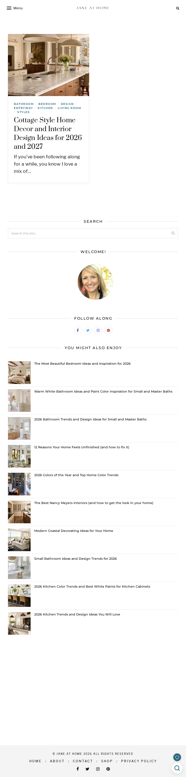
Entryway (23, 108)
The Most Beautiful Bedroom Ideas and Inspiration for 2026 (82, 364)
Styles (23, 112)
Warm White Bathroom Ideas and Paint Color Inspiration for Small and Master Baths (103, 391)
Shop (107, 761)
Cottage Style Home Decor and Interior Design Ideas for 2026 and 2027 (48, 133)
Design (67, 104)
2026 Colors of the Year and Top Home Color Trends (76, 475)
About (57, 761)
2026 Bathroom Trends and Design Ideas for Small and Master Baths (90, 419)
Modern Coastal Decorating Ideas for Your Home (73, 531)
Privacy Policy (139, 761)
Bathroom (24, 104)
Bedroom (47, 104)
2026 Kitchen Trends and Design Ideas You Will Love (77, 614)
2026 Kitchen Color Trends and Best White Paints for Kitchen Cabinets (92, 586)
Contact (83, 761)
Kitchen (45, 108)
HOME (35, 761)
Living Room (69, 108)
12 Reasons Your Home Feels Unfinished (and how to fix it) (81, 447)
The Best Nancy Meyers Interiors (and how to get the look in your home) (93, 503)
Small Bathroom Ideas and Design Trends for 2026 (75, 559)
